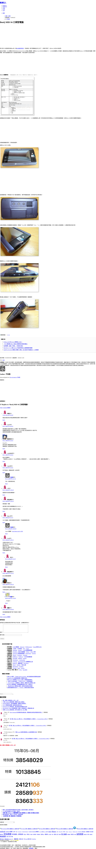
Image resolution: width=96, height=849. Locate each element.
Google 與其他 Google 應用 (43, 831)
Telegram (22, 647)
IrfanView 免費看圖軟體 (18, 653)
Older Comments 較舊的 (5, 407)
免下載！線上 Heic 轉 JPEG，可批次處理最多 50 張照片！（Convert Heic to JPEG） (29, 718)
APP (14, 831)
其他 (9, 16)
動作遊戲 (91, 831)
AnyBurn (21, 666)
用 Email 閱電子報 (27, 839)
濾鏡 (60, 834)
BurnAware (15, 666)
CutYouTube (22, 660)
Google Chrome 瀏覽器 (34, 831)
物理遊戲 (68, 834)
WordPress (34, 839)
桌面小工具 (56, 834)
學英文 (28, 834)
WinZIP (20, 650)
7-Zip (4, 7)
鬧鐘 (12, 836)
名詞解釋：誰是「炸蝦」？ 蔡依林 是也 (13, 346)
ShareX (14, 655)
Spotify (25, 658)
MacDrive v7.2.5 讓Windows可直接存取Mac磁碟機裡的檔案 (18, 348)
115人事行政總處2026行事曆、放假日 (11, 811)
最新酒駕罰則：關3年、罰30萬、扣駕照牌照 (13, 814)
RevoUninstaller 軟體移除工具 (25, 661)
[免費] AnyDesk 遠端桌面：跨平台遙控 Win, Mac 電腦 (15, 709)
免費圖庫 (88, 831)
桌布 (52, 834)
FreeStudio (15, 660)
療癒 (75, 834)
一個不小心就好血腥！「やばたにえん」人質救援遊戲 (19, 681)
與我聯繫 (31, 848)
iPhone (54, 831)
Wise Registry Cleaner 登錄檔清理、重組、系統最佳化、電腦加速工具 (18, 708)
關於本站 (2, 839)
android (2, 831)
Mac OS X (61, 831)
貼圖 (10, 836)
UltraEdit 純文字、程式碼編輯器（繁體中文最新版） (15, 703)
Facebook (19, 831)
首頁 (4, 13)
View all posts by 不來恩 (15, 377)
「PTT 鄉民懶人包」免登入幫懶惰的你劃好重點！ (16, 344)
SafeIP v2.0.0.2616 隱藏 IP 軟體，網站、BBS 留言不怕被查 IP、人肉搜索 (21, 349)
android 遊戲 (9, 831)
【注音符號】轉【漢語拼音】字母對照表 (12, 816)
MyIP (4, 9)
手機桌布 (38, 834)
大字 (4, 10)
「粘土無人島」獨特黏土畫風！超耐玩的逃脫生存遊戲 (19, 686)
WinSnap (25, 655)
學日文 (25, 834)
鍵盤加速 (20, 663)
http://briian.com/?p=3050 (17, 531)
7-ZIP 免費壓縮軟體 (27, 650)
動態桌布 (1, 834)
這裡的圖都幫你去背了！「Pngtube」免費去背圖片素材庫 (20, 687)
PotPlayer (5, 5)
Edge (19, 668)
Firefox (22, 668)
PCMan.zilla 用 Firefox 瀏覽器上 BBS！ (13, 342)
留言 (1, 632)
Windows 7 (70, 831)
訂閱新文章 (21, 839)
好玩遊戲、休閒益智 (17, 834)
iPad (49, 831)
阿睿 (11, 596)
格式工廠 (24, 665)
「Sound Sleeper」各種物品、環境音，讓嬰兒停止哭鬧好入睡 (21, 682)
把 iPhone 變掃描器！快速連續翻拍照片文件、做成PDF (20, 684)
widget (67, 831)
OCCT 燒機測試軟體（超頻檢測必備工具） (12, 705)
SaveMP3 (25, 669)
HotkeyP (15, 663)
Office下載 (33, 651)
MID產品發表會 (20, 48)
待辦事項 (34, 834)
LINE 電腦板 (16, 647)
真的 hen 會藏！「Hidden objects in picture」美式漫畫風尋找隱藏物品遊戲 (24, 676)
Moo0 (14, 665)
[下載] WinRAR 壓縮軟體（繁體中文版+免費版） (14, 701)
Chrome (15, 668)
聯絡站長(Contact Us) (9, 839)
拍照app (42, 834)
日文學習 (49, 834)
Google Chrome (25, 831)
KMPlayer (5, 6)
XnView (34, 653)
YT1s (20, 669)
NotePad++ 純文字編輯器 (19, 651)
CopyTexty (26, 663)
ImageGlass (28, 653)
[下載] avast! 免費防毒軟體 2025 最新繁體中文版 (26, 732)
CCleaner (15, 661)
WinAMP (15, 658)
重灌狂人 (3, 2)
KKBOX (20, 658)
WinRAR (15, 650)
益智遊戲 (79, 834)
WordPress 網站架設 (81, 831)
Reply (4, 420)
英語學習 (90, 834)
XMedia (18, 665)
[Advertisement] (39, 34)
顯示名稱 (2, 634)
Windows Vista (75, 831)
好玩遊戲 (7, 834)
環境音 (72, 834)
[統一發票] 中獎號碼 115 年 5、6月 (10, 700)
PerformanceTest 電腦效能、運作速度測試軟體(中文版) (15, 706)
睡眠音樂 (85, 834)
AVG (24, 648)
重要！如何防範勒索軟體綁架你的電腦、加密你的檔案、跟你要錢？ (18, 809)
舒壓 (88, 834)
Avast (27, 648)
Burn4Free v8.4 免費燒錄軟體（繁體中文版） (17, 678)
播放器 (46, 834)
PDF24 (27, 651)
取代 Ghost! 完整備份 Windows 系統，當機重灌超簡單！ (20, 679)
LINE (57, 831)
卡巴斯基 (19, 648)
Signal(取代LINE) (37, 647)
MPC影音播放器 (28, 656)
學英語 (31, 834)
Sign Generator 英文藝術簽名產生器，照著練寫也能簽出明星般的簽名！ (26, 712)
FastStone (19, 655)
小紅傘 (14, 648)
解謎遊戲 (3, 836)
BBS (4, 360)
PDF (64, 831)
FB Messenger (28, 647)
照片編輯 (64, 834)
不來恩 (8, 19)
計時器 (7, 836)
